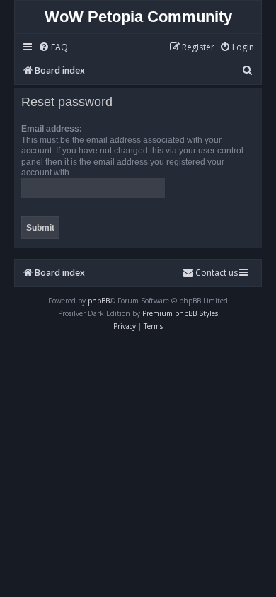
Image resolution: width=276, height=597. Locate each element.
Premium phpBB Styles (180, 313)
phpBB (99, 301)
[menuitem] (53, 47)
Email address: (51, 129)
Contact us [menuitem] (216, 273)
